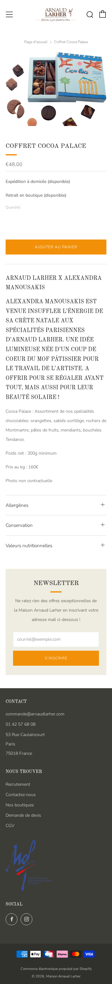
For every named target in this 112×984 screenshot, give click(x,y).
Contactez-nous (21, 795)
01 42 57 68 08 (20, 724)
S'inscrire (56, 658)
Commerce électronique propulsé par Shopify (56, 968)
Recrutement (18, 784)
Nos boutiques (20, 805)
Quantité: (13, 207)
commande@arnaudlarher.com (35, 714)
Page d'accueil (35, 41)
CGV (10, 826)
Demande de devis (23, 815)
